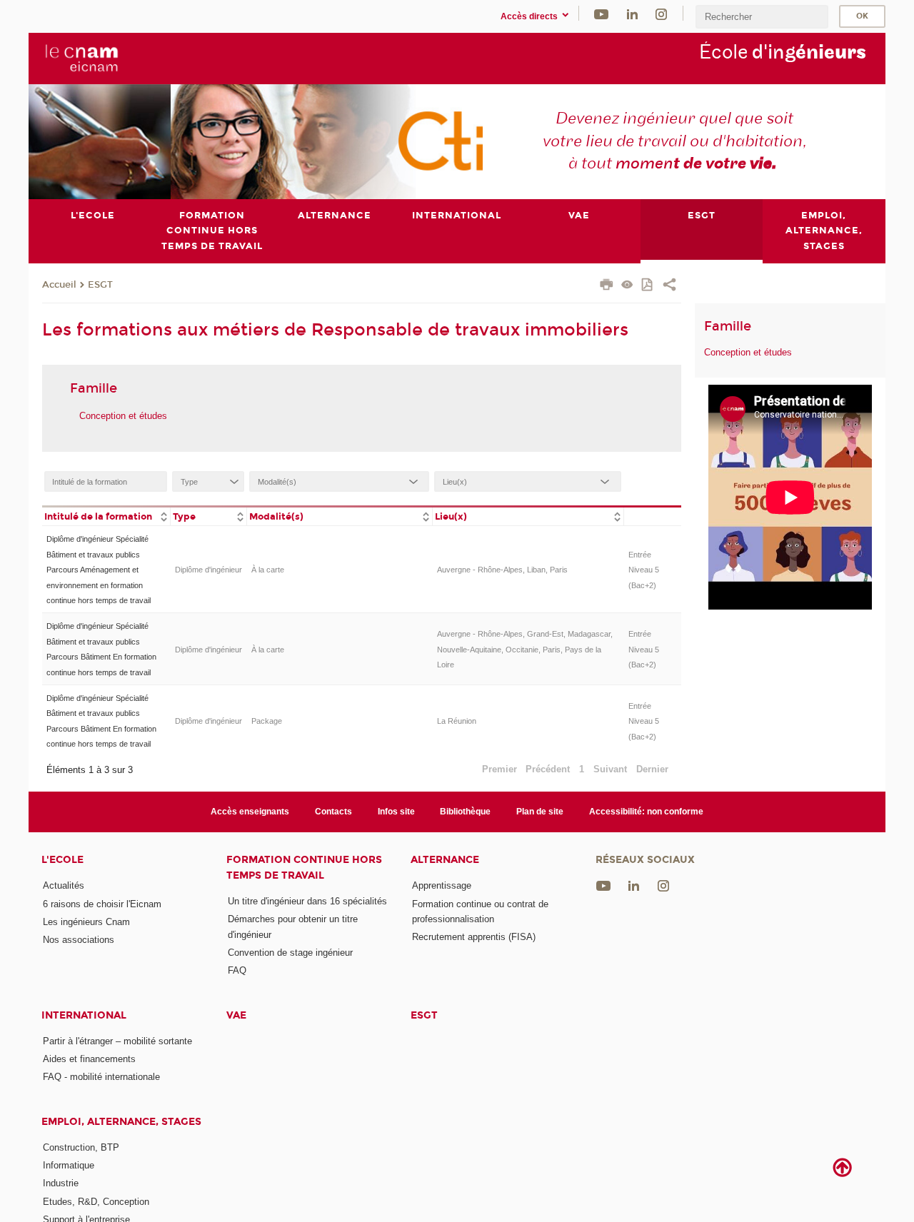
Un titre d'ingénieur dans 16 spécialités (307, 901)
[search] (761, 17)
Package (266, 721)
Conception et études (123, 415)
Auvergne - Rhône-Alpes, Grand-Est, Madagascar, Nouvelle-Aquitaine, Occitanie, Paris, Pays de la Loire (525, 649)
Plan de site (539, 812)
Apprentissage (441, 885)
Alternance (445, 860)
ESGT (100, 285)
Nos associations (78, 939)
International (83, 1015)
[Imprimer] (607, 286)
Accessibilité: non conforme (646, 812)
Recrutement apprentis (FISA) (474, 936)
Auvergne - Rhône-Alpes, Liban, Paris (502, 569)
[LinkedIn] (632, 13)
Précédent (548, 769)
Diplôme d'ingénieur (208, 569)
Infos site (396, 812)
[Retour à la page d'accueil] (81, 57)
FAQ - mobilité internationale (101, 1076)
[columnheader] (106, 515)
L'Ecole (62, 860)
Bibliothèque (465, 812)
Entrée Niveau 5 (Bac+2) (643, 570)
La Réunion (456, 721)
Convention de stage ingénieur (290, 952)
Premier (499, 769)
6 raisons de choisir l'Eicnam (102, 904)
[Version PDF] (648, 286)
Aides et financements (89, 1059)
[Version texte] (627, 286)
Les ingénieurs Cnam (86, 921)
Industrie (61, 1183)
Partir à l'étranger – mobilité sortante (117, 1041)
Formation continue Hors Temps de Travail (304, 867)
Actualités (63, 885)
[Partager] (669, 286)
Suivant (610, 769)
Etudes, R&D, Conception (96, 1201)
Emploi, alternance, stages (121, 1122)
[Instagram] (661, 13)
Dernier (652, 769)
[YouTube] (601, 13)
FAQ (237, 970)
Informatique (68, 1165)
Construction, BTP (81, 1147)
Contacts (333, 812)
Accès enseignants (250, 812)
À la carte (267, 569)
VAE (236, 1015)
